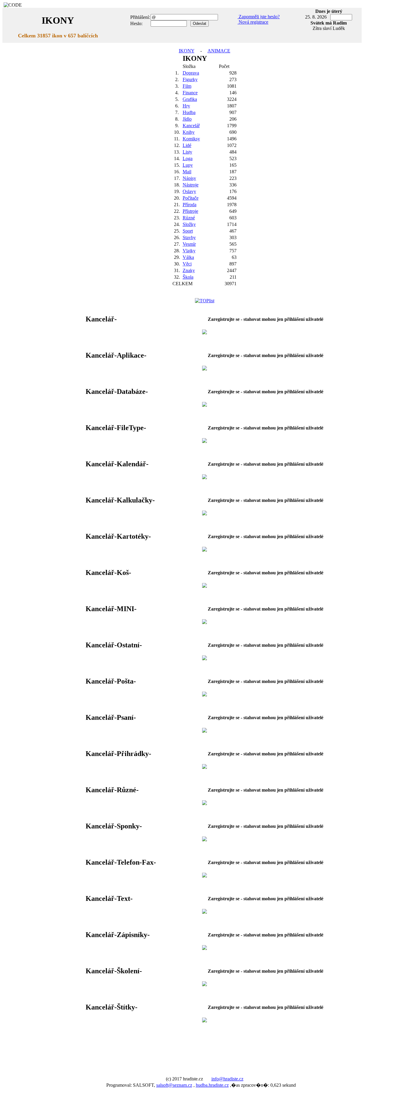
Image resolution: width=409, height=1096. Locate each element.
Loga (188, 158)
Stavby (189, 237)
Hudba (189, 112)
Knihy (189, 132)
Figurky (190, 79)
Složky (189, 224)
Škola (188, 277)
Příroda (189, 204)
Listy (187, 151)
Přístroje (190, 211)
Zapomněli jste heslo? (258, 16)
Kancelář (191, 125)
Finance (190, 92)
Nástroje (191, 184)
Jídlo (187, 119)
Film (187, 86)
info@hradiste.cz (227, 1078)
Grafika (190, 99)
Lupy (188, 165)
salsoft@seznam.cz (174, 1085)
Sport (188, 230)
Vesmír (189, 244)
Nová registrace (252, 22)
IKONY (186, 50)
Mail (187, 171)
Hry (186, 105)
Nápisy (189, 178)
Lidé (187, 145)
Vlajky (189, 250)
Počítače (191, 198)
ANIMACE (218, 50)
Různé (189, 217)
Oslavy (189, 191)
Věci (187, 263)
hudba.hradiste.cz (212, 1085)
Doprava (191, 72)
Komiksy (191, 138)
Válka (188, 257)
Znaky (189, 270)
